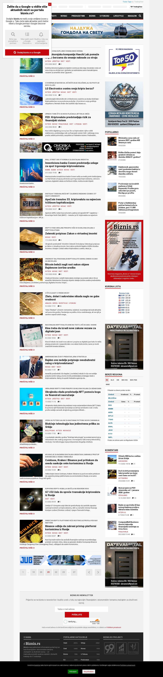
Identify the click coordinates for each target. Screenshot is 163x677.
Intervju (122, 512)
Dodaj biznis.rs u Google (28, 52)
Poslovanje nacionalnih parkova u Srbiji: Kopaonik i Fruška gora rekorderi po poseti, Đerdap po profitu (128, 188)
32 (135, 498)
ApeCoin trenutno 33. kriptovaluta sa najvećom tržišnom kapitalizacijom (73, 201)
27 (74, 572)
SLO (112, 380)
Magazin (132, 16)
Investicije (63, 303)
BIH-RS (125, 380)
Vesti (53, 16)
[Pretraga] (140, 16)
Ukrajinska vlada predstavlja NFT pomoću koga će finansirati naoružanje (72, 393)
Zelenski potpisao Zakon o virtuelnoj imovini (71, 233)
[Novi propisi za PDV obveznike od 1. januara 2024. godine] (112, 491)
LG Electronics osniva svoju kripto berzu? (69, 88)
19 (33, 572)
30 (60, 306)
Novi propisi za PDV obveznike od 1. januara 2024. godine (128, 490)
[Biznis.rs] (32, 643)
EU (64, 660)
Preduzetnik (78, 16)
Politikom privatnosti (113, 627)
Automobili (123, 478)
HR (118, 380)
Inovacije (67, 431)
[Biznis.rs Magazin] (124, 246)
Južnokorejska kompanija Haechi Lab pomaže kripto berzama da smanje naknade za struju (72, 56)
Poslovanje (63, 124)
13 (60, 433)
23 (63, 572)
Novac (64, 16)
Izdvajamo (122, 495)
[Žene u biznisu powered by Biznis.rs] (133, 648)
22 (56, 572)
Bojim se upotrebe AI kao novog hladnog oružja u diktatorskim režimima (129, 507)
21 (134, 464)
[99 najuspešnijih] (109, 648)
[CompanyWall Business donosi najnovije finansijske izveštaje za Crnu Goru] (112, 525)
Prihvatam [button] (73, 672)
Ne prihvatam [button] (89, 672)
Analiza (48, 303)
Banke (47, 170)
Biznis (92, 16)
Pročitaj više (26, 76)
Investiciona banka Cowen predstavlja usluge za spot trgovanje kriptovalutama (71, 164)
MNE (108, 384)
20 (41, 572)
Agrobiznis (122, 461)
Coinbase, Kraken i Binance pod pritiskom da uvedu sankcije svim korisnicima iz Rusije (71, 462)
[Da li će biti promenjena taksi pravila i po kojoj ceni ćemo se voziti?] (112, 474)
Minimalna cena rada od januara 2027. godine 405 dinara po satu (129, 140)
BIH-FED (133, 380)
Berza (55, 303)
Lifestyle (118, 16)
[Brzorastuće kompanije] (121, 648)
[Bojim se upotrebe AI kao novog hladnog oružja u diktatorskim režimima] (112, 508)
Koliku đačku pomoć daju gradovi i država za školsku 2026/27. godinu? (129, 154)
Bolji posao (50, 431)
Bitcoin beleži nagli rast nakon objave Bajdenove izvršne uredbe (67, 266)
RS (107, 380)
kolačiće (37, 665)
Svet (63, 61)
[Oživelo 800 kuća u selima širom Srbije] (112, 459)
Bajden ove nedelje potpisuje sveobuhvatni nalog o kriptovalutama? (70, 362)
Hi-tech (48, 61)
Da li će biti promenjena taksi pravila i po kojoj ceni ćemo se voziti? (128, 473)
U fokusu (104, 16)
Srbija (83, 643)
